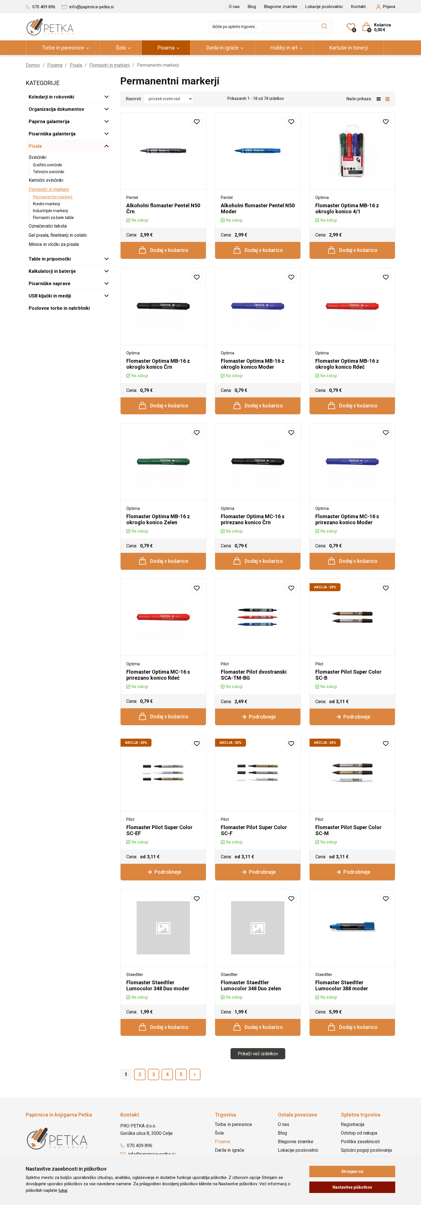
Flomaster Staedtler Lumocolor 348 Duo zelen (251, 985)
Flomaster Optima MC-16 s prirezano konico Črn (252, 519)
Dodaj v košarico (168, 250)
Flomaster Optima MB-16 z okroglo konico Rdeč (347, 364)
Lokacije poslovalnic (324, 6)
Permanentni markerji (52, 197)
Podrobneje (262, 717)
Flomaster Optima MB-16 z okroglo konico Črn (158, 364)
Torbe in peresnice (63, 48)
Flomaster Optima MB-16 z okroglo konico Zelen (158, 519)
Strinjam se (352, 1171)
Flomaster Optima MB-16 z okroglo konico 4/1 (347, 208)
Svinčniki (37, 157)
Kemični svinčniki (46, 180)
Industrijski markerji (50, 210)
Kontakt (358, 6)
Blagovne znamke (280, 6)
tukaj (62, 1190)
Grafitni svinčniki (47, 165)
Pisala (76, 65)
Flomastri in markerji (109, 65)
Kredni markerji (46, 204)
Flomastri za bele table (53, 217)
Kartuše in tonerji (348, 48)
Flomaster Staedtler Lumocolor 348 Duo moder (157, 985)
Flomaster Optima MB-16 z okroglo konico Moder (252, 364)
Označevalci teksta (48, 226)
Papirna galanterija (49, 121)
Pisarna (166, 48)
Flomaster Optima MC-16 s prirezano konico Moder (347, 519)
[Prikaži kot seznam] (381, 98)
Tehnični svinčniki (48, 171)
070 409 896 (139, 1145)
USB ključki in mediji (50, 296)
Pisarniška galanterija (52, 134)
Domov (33, 65)
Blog (252, 6)
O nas (234, 6)
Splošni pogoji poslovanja (366, 1150)
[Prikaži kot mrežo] (387, 98)
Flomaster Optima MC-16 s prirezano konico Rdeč (158, 675)
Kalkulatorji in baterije (52, 271)
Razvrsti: (134, 98)
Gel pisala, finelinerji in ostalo (58, 235)
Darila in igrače (222, 48)
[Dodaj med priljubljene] (197, 122)
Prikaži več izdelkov (258, 1053)
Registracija (352, 1124)
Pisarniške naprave (49, 283)
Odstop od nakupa (359, 1133)
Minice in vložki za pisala (54, 244)
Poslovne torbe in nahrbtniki (59, 308)
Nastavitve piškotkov (352, 1187)
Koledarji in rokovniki (51, 97)
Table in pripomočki (50, 259)
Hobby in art (284, 48)
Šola (121, 48)
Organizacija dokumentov (56, 109)
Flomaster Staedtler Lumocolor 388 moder (341, 985)
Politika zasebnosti (360, 1141)
